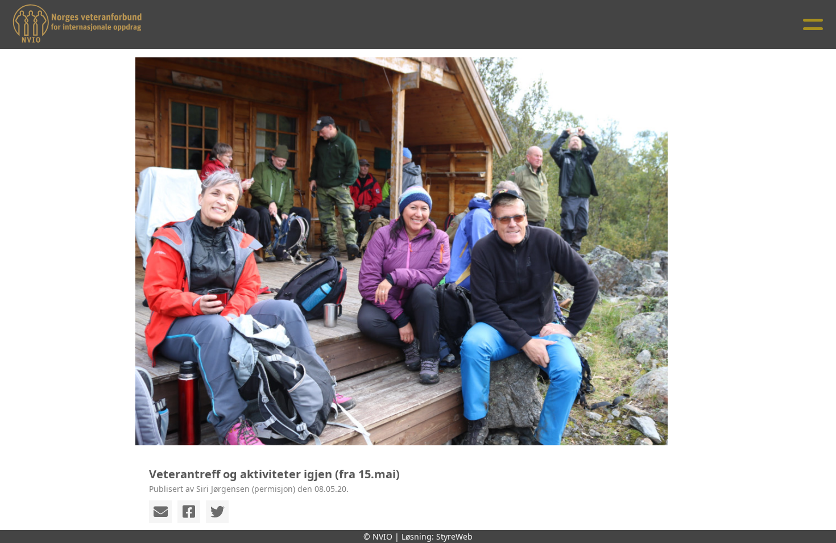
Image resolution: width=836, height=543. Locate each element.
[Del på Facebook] (188, 511)
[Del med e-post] (160, 511)
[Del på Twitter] (217, 511)
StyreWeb (454, 536)
